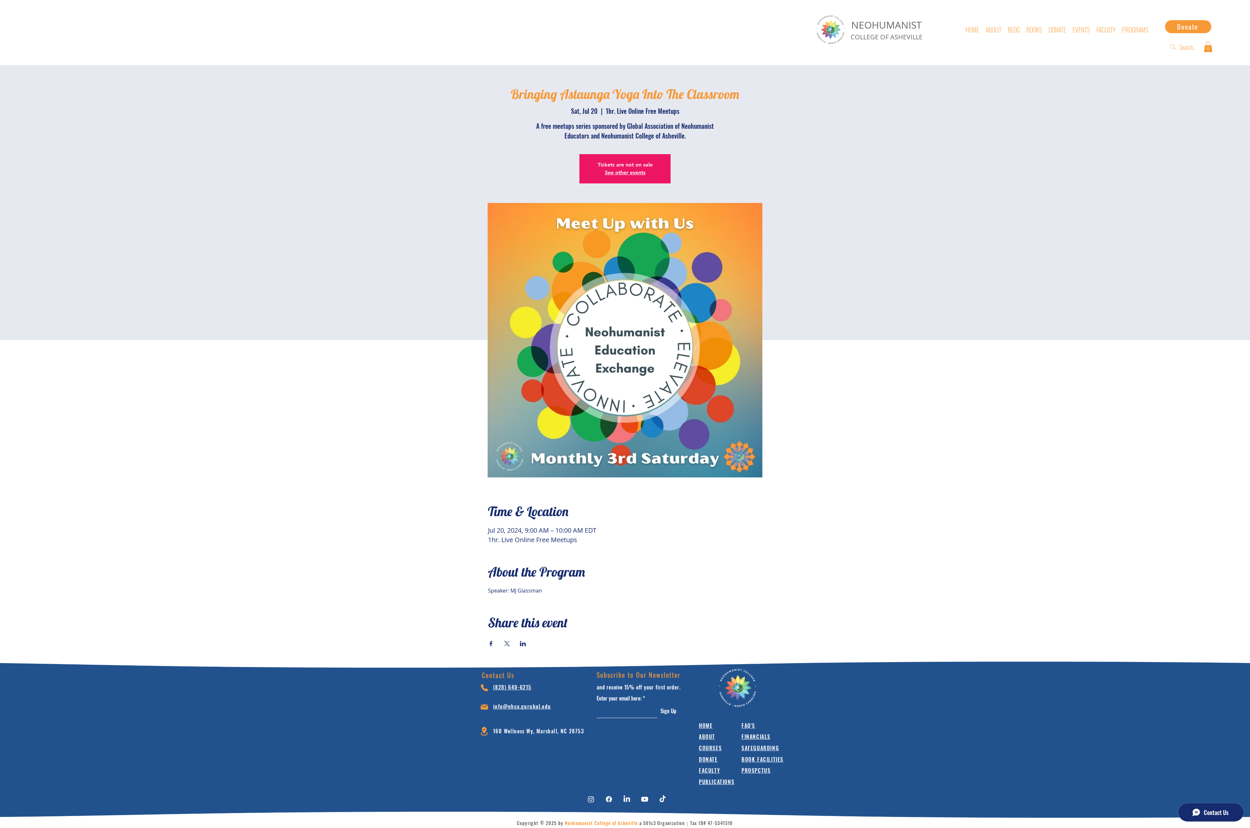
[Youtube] (645, 799)
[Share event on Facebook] (491, 643)
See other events (625, 172)
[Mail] (484, 706)
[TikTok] (663, 799)
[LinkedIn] (627, 799)
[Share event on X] (507, 643)
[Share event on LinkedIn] (523, 643)
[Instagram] (591, 799)
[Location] (484, 731)
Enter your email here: (619, 698)
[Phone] (484, 687)
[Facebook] (609, 799)
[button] (1208, 47)
